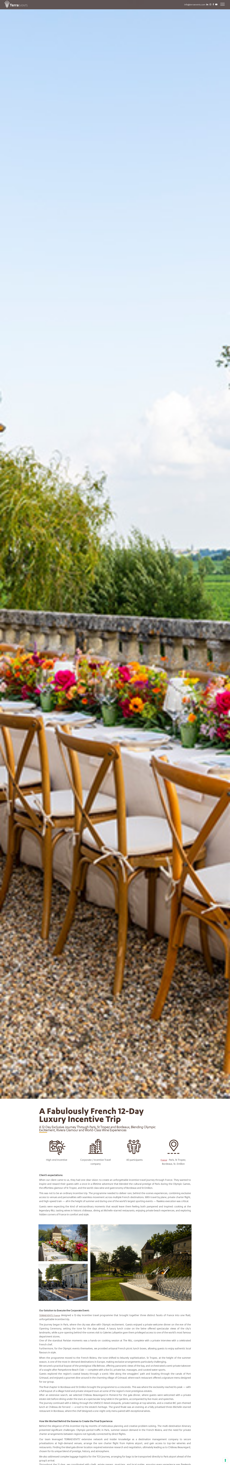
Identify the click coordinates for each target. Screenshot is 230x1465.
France (164, 1160)
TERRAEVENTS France (49, 1315)
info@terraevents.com (194, 4)
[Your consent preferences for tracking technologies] (225, 1460)
